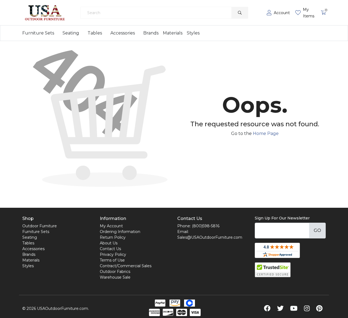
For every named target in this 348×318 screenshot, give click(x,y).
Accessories (122, 33)
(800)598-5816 (205, 225)
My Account (111, 225)
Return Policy (113, 237)
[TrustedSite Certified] (273, 269)
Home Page (266, 133)
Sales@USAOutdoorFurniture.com (209, 237)
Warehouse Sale (115, 277)
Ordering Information (120, 231)
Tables (95, 33)
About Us (108, 243)
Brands (151, 33)
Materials (172, 33)
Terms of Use (112, 260)
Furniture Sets (38, 33)
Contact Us (110, 248)
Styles (193, 33)
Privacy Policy (113, 254)
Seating (71, 33)
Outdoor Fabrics (115, 271)
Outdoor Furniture (39, 225)
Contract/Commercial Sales (125, 265)
